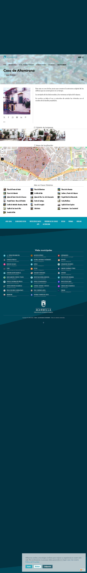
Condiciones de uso (20, 221)
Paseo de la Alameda (12, 193)
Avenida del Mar (11, 212)
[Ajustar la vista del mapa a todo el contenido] (2, 163)
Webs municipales (43, 250)
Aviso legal (9, 221)
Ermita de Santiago (39, 201)
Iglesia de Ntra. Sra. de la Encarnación (44, 197)
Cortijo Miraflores (66, 201)
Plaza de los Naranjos (67, 189)
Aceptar (29, 566)
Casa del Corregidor (39, 205)
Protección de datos (35, 221)
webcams (79, 221)
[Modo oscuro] (2, 159)
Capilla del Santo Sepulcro (68, 205)
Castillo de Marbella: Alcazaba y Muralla (17, 205)
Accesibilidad (46, 224)
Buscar (63, 221)
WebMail (71, 221)
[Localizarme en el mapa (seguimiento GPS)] (2, 155)
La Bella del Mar (38, 193)
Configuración (47, 566)
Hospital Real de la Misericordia (69, 197)
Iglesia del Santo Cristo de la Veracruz (16, 197)
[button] (81, 57)
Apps (38, 224)
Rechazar (37, 566)
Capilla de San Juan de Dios (14, 208)
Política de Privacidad (32, 562)
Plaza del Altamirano (39, 189)
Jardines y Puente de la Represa (70, 193)
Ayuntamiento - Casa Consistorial (70, 208)
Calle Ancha (37, 208)
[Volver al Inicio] (10, 57)
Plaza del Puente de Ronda (14, 189)
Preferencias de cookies (51, 221)
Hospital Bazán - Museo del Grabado (16, 201)
